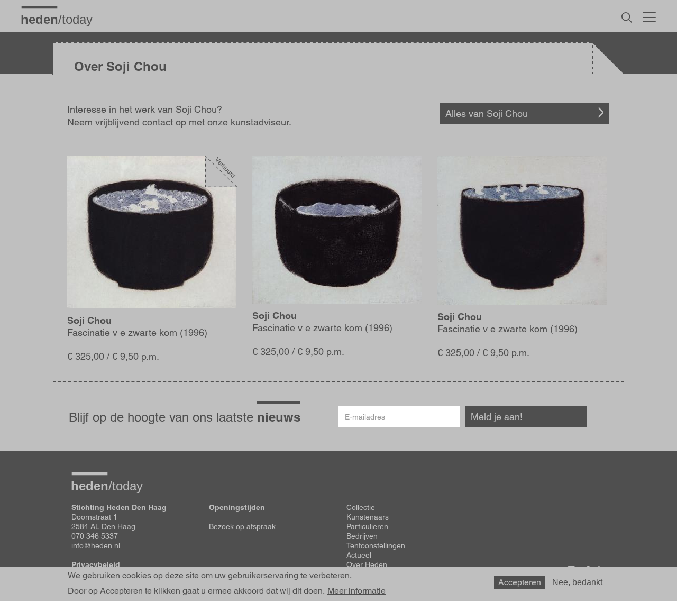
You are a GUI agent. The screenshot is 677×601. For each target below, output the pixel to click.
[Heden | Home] (60, 19)
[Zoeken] (626, 17)
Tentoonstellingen (375, 545)
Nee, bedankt (577, 582)
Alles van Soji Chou (486, 113)
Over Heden (366, 564)
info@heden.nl (95, 545)
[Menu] (649, 16)
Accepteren (519, 582)
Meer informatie (356, 590)
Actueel (358, 555)
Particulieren (367, 526)
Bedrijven (362, 536)
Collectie (360, 507)
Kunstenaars (367, 517)
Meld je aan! (497, 416)
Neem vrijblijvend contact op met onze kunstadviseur (178, 122)
